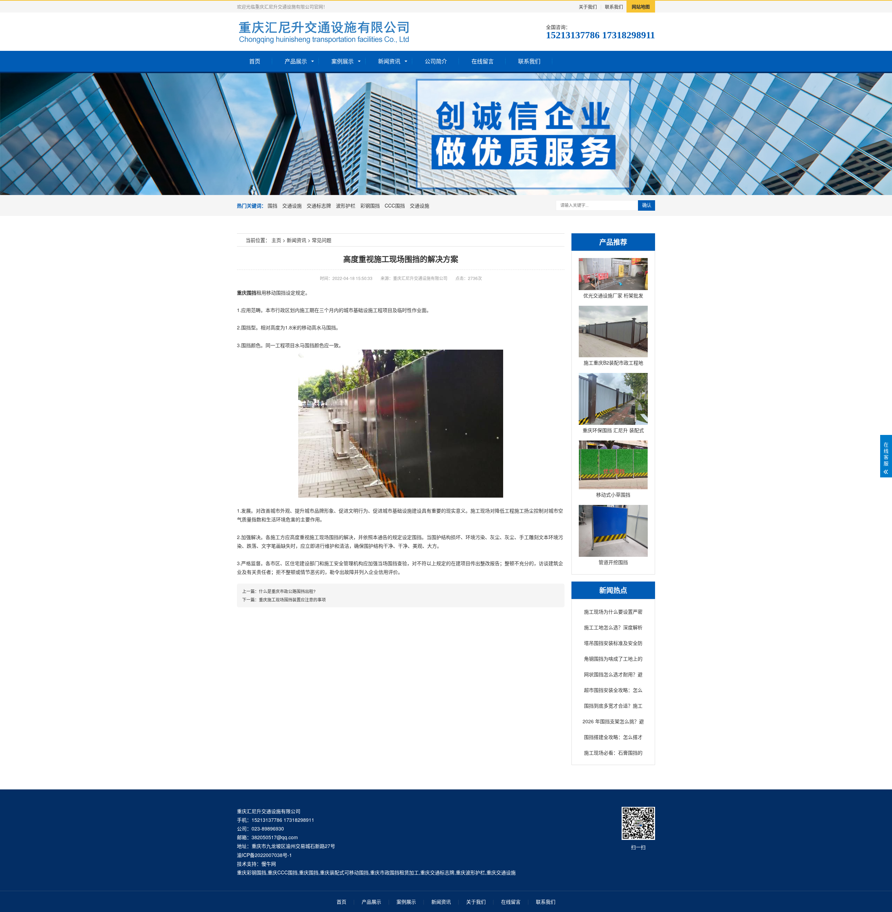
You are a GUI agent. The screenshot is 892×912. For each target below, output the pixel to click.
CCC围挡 (395, 205)
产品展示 (296, 61)
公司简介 (436, 61)
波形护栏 (345, 205)
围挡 (272, 205)
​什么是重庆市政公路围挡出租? (287, 591)
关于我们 (588, 6)
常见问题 (321, 239)
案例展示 (342, 61)
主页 (276, 239)
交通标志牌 (319, 205)
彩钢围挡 (370, 205)
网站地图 (641, 6)
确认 (646, 205)
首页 (254, 61)
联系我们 (614, 6)
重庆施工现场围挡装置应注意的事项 (292, 599)
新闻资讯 (389, 61)
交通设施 (292, 205)
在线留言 (482, 61)
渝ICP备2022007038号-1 (264, 854)
